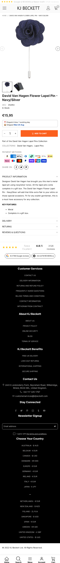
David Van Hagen (25, 146)
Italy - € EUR (30, 481)
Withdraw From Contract (30, 306)
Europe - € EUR (30, 466)
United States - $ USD (30, 537)
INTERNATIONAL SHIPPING (30, 366)
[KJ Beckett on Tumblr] (38, 411)
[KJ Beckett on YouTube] (44, 411)
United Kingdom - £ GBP (30, 532)
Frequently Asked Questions (30, 291)
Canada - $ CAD (30, 456)
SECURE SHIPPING (30, 371)
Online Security (30, 331)
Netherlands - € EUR (30, 501)
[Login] (48, 8)
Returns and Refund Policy (30, 286)
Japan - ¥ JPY (30, 487)
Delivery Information (30, 281)
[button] (2, 48)
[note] (30, 2)
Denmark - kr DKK (30, 461)
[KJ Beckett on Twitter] (21, 411)
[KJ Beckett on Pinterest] (27, 411)
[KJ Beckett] (28, 8)
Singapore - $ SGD (30, 517)
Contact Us (30, 275)
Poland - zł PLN (30, 511)
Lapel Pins (39, 146)
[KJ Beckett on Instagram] (33, 411)
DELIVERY (7, 221)
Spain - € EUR (30, 522)
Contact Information (30, 301)
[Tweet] (21, 167)
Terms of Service (30, 341)
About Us (30, 321)
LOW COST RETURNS (30, 361)
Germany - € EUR (30, 471)
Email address (10, 426)
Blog (30, 336)
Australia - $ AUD (30, 445)
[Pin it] (26, 167)
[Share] (16, 167)
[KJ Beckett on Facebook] (16, 411)
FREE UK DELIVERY (30, 356)
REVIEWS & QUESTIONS (13, 232)
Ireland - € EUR (30, 476)
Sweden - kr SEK (30, 527)
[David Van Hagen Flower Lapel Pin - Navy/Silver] (30, 48)
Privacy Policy (30, 326)
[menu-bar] (6, 8)
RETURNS (7, 226)
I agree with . (32, 434)
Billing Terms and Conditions (30, 296)
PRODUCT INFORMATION (14, 176)
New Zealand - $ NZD (30, 506)
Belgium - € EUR (30, 451)
